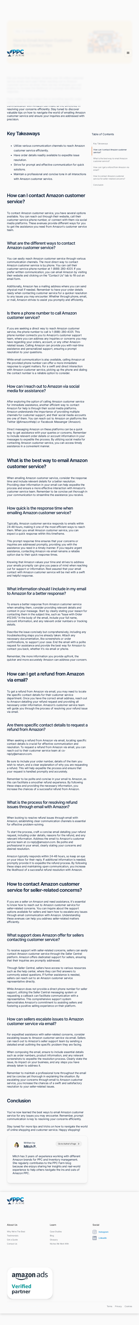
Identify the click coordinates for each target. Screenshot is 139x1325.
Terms (109, 1306)
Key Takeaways (100, 143)
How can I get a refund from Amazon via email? (111, 168)
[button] (128, 53)
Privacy (118, 1306)
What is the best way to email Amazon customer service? (110, 159)
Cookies (128, 1306)
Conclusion (98, 185)
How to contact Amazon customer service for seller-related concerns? (109, 177)
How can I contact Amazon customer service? (110, 151)
